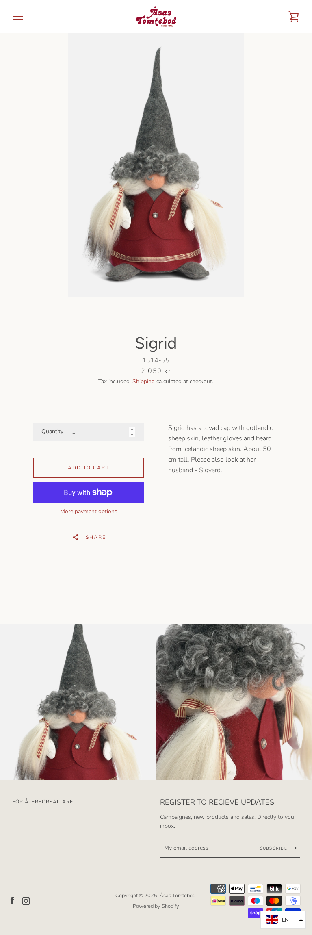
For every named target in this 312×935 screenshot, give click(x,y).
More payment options (88, 511)
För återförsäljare (42, 801)
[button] (283, 920)
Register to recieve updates (217, 802)
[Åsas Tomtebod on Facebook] (12, 900)
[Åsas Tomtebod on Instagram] (26, 900)
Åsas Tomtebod (177, 895)
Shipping (143, 381)
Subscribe (274, 848)
